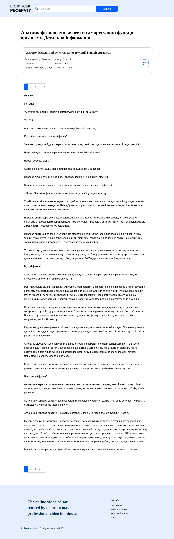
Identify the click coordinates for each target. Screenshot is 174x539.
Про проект (116, 505)
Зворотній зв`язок (120, 513)
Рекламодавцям (119, 509)
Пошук (107, 8)
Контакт (115, 517)
